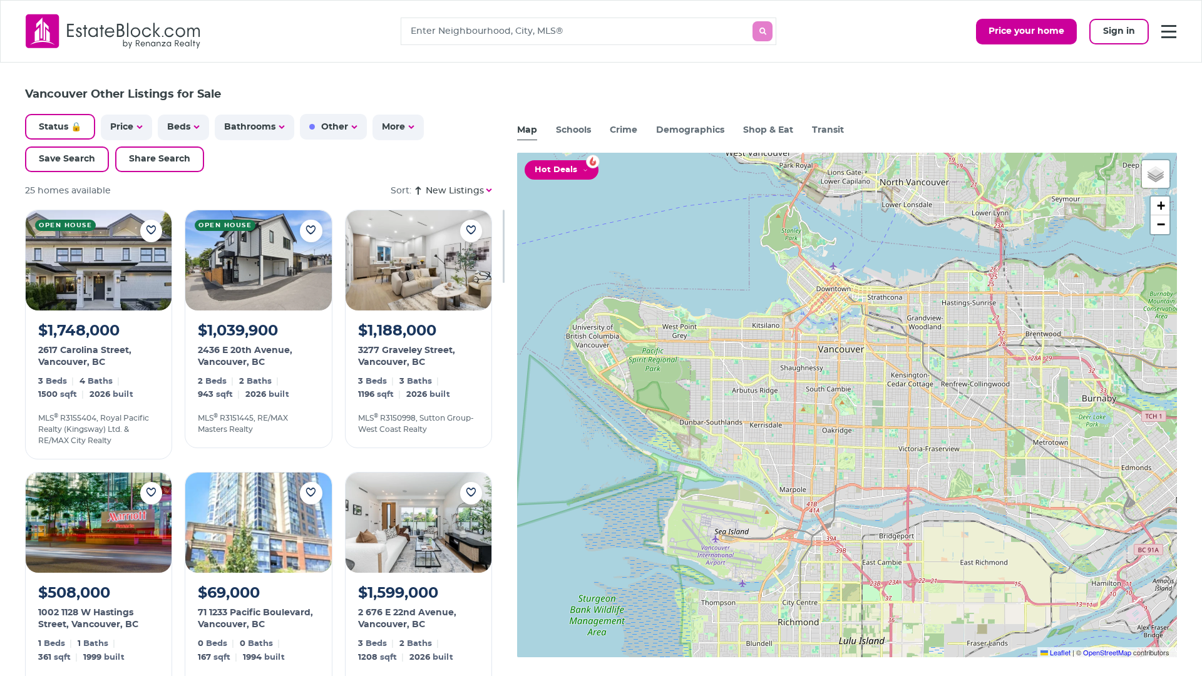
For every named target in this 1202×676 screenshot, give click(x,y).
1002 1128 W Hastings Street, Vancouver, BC (88, 619)
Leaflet (1059, 652)
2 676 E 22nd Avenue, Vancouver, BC (407, 619)
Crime (623, 130)
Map (527, 130)
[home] (113, 31)
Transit (828, 130)
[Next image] (154, 260)
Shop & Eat (768, 130)
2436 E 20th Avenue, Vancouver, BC (245, 356)
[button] (1155, 174)
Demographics (690, 130)
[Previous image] (43, 260)
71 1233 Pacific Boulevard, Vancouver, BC (255, 619)
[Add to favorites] (151, 231)
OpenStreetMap (1107, 652)
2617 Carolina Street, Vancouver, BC (84, 356)
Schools (573, 130)
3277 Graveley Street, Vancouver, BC (406, 356)
